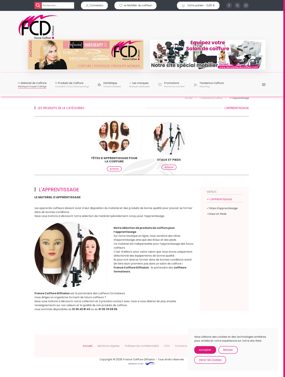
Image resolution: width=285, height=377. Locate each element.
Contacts (181, 346)
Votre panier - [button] (201, 5)
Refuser (228, 350)
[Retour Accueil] (38, 27)
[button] (32, 84)
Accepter (205, 350)
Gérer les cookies (210, 360)
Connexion (96, 5)
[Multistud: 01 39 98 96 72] (149, 363)
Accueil (87, 346)
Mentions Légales (108, 346)
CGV (167, 346)
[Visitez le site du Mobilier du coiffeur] (207, 54)
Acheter (114, 168)
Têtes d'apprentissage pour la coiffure (114, 159)
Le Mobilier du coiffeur (137, 5)
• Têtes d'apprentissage (222, 208)
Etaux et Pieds (169, 160)
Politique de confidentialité (142, 346)
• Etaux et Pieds (216, 214)
